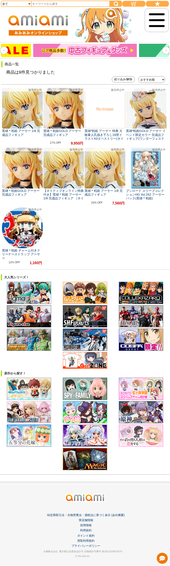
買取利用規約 (86, 540)
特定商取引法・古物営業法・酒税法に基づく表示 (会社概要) (86, 515)
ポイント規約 (86, 535)
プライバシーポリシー (85, 545)
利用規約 (86, 530)
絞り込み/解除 (123, 79)
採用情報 (86, 525)
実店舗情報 (86, 520)
